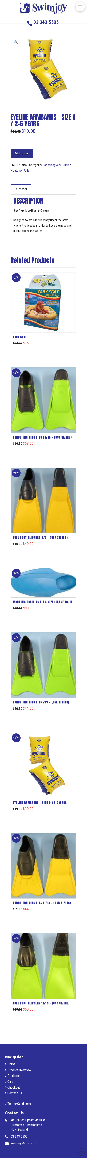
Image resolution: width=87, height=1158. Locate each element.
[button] (80, 6)
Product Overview (19, 1070)
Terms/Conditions (19, 1104)
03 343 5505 (19, 1137)
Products (13, 1076)
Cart (10, 1082)
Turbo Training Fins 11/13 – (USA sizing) (42, 903)
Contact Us (14, 1093)
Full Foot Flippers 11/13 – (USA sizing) (41, 1003)
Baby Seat (20, 337)
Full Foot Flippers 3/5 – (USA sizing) (40, 538)
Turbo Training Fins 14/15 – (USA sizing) (42, 437)
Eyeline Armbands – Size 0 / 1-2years (40, 803)
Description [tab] (21, 189)
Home (11, 1064)
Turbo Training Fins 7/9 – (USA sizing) (41, 702)
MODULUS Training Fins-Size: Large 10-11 (42, 602)
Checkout (13, 1087)
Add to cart (21, 153)
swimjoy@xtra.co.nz (24, 1143)
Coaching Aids (53, 165)
